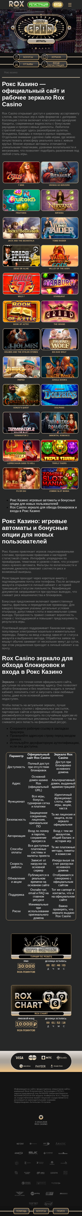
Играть (41, 41)
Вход (57, 4)
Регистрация (38, 4)
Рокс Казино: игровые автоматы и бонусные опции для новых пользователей (42, 502)
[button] (32, 48)
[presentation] (13, 28)
